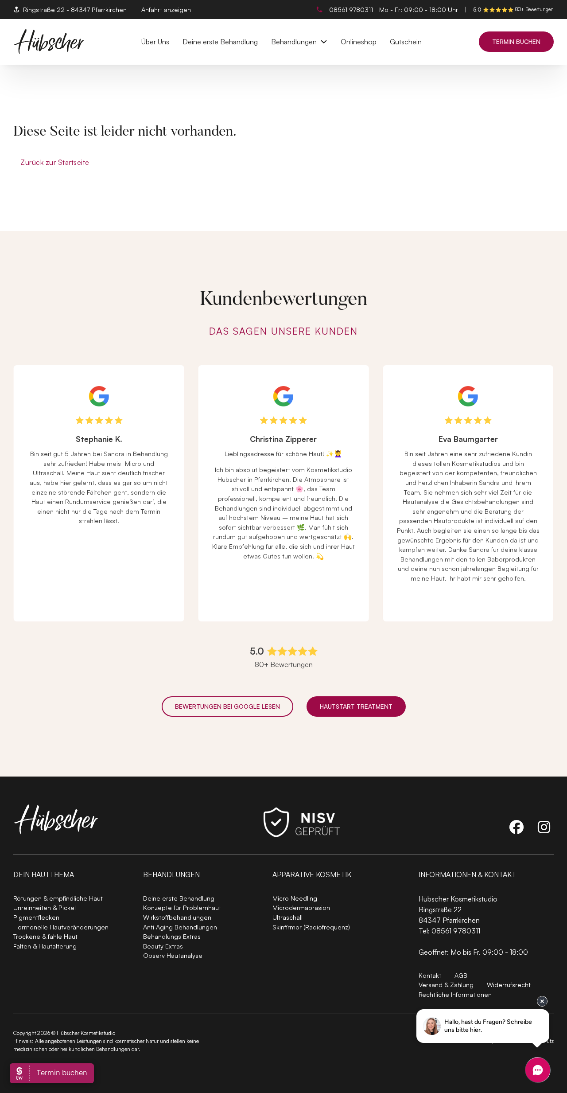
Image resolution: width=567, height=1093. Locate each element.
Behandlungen (294, 41)
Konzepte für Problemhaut (182, 907)
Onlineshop (359, 41)
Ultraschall (287, 917)
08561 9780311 (351, 9)
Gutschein (406, 41)
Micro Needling (294, 898)
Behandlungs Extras (172, 936)
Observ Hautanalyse (172, 955)
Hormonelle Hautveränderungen (61, 927)
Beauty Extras (163, 946)
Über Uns (155, 41)
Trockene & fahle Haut (45, 936)
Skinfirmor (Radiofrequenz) (311, 927)
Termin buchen (516, 41)
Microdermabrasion (301, 907)
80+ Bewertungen (534, 9)
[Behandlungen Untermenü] (323, 41)
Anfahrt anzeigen (166, 9)
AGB (460, 975)
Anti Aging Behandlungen (180, 927)
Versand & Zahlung (446, 984)
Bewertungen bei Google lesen (227, 706)
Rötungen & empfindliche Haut (58, 898)
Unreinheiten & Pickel (44, 907)
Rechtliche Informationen (455, 994)
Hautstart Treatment (356, 706)
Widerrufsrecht (509, 984)
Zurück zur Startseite (54, 162)
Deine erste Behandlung (220, 41)
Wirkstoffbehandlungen (177, 917)
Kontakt (430, 975)
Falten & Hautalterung (45, 946)
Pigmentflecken (36, 917)
